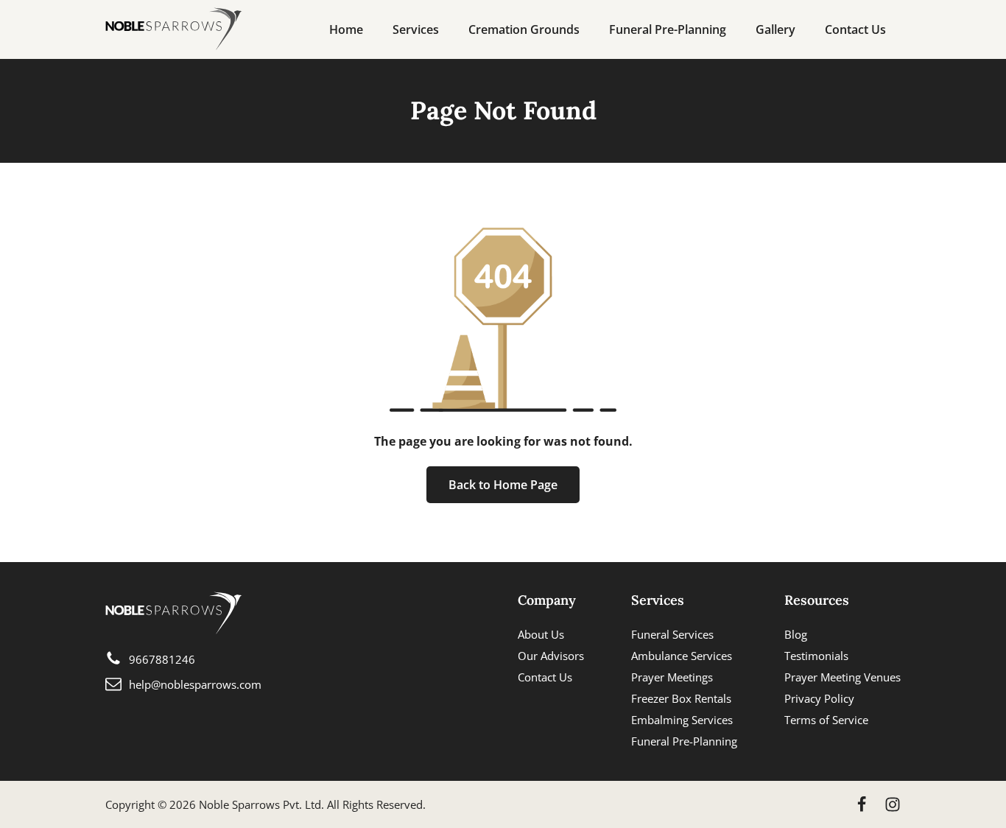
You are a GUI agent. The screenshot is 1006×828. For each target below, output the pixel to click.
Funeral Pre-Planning (667, 29)
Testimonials (816, 655)
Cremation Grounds (524, 29)
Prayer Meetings (672, 677)
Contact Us (855, 29)
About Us (541, 634)
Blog (795, 634)
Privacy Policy (819, 698)
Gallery (775, 29)
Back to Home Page (503, 485)
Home (346, 29)
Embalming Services (682, 719)
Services (416, 29)
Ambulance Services (681, 655)
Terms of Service (826, 719)
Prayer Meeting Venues (842, 677)
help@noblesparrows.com (195, 684)
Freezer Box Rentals (681, 698)
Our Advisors (551, 655)
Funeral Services (672, 634)
